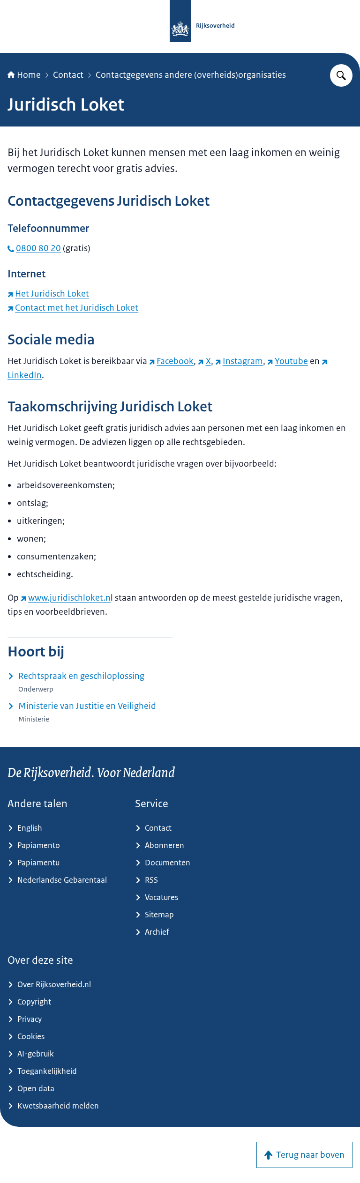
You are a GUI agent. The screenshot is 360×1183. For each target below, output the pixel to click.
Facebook (175, 361)
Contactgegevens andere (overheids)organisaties (191, 75)
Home (29, 75)
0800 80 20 (38, 248)
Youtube (291, 361)
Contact (68, 75)
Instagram (243, 361)
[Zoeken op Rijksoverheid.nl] (341, 75)
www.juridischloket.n (69, 597)
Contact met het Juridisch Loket (76, 307)
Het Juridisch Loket (52, 293)
